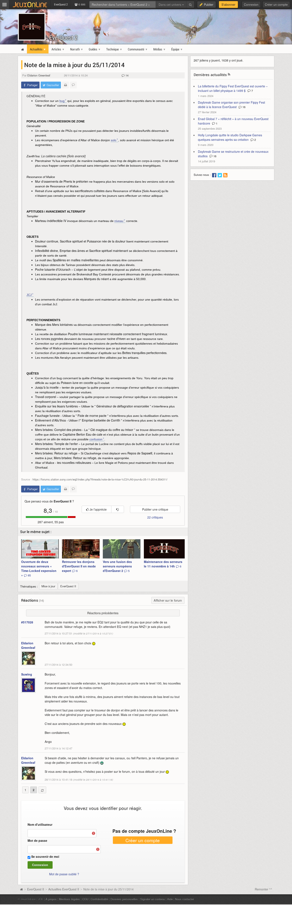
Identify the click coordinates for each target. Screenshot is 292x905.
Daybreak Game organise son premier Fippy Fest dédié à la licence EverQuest (231, 104)
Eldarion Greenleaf (38, 75)
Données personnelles (124, 899)
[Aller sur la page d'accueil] (21, 889)
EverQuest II (35, 889)
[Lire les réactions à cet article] (73, 85)
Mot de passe (37, 840)
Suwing (26, 674)
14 (126, 75)
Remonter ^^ (263, 889)
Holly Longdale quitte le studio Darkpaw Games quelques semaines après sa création (230, 137)
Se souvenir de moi (45, 856)
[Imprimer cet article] (65, 85)
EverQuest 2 (63, 37)
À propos (51, 899)
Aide (170, 899)
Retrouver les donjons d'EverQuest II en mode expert (79, 566)
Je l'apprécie (98, 509)
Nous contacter (184, 899)
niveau (118, 221)
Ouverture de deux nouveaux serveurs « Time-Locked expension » (38, 568)
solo (113, 140)
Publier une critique (155, 509)
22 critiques (155, 517)
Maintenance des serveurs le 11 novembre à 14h (163, 564)
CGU (85, 899)
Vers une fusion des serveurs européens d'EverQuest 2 (117, 566)
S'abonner (228, 4)
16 (243, 107)
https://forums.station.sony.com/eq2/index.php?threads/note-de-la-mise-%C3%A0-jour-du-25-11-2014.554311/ (100, 479)
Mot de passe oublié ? (64, 874)
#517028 (27, 622)
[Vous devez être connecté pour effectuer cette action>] (117, 509)
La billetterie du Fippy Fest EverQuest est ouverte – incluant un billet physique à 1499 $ (233, 88)
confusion (95, 439)
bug (62, 101)
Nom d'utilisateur (40, 824)
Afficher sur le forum (168, 600)
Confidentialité (99, 899)
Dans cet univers (170, 4)
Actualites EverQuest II (63, 889)
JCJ (29, 295)
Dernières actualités (210, 74)
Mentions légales (69, 899)
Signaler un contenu (152, 899)
